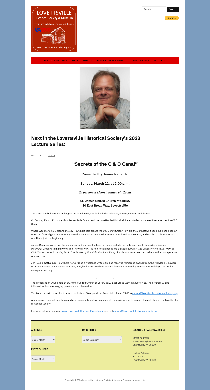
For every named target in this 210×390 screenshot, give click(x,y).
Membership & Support (111, 60)
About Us (59, 60)
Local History (81, 60)
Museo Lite (140, 380)
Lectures (159, 60)
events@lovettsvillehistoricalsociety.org (135, 311)
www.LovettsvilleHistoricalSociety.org (82, 311)
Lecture (51, 155)
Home (46, 60)
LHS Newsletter (139, 60)
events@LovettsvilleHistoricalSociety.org (155, 293)
